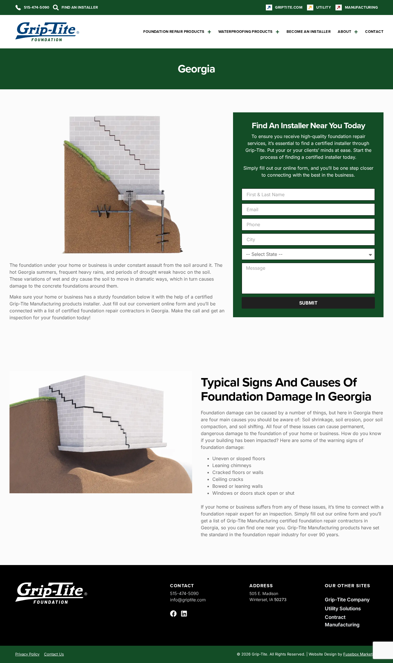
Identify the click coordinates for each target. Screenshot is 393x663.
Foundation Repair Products (173, 31)
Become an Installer (309, 31)
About (344, 31)
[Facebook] (173, 613)
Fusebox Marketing (360, 654)
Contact (374, 31)
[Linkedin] (184, 613)
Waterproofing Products (245, 31)
